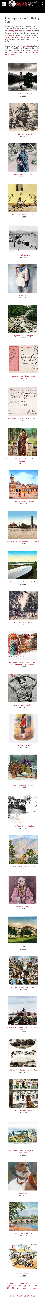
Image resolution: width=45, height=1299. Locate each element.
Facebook (28, 30)
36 (30, 1286)
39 (13, 1288)
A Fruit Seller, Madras (22, 174)
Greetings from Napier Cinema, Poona (22, 1070)
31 (37, 1284)
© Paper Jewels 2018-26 (22, 1296)
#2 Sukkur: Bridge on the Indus (21, 53)
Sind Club (22, 947)
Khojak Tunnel (24, 255)
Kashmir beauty (22, 907)
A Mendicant (23, 1193)
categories (10, 35)
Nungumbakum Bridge (23, 1233)
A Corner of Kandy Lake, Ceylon (22, 94)
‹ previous (23, 1284)
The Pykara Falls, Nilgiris (23, 336)
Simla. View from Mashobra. (24, 866)
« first (10, 1284)
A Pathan (22, 295)
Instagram (13, 30)
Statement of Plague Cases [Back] (22, 418)
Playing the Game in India (22, 215)
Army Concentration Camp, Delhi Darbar (23, 582)
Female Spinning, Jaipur (22, 786)
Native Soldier (23, 745)
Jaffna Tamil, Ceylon (22, 705)
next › (24, 1288)
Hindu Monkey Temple (23, 1110)
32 (9, 1286)
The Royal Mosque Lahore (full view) (22, 542)
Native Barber (23, 1274)
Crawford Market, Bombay (23, 501)
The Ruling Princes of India (23, 987)
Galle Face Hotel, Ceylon (23, 826)
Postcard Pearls (25, 46)
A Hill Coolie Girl (23, 134)
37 (36, 1286)
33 (14, 1286)
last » (34, 1288)
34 (20, 1286)
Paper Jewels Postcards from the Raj (21, 38)
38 (8, 1288)
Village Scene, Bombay (23, 622)
